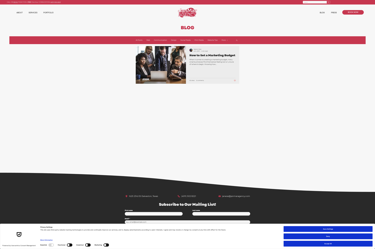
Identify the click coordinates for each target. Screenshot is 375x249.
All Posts (139, 40)
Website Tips (213, 40)
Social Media (185, 40)
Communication (160, 40)
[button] (237, 40)
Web (148, 40)
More (224, 40)
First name (129, 210)
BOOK (15, 2)
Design (174, 40)
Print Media (199, 40)
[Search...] (328, 2)
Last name (196, 210)
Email (127, 219)
